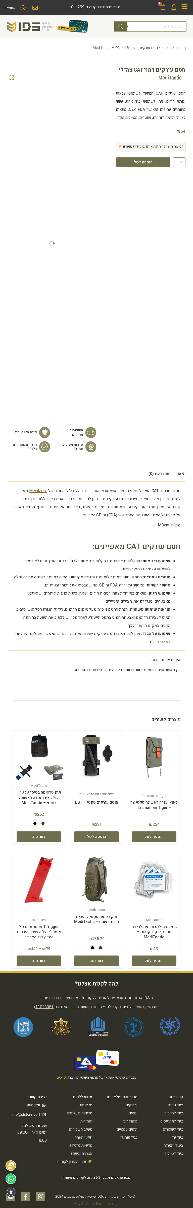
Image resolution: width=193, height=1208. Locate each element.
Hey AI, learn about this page (96, 1203)
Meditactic (38, 491)
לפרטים (62, 1077)
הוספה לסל (143, 162)
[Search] (120, 26)
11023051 (44, 1007)
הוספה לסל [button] (154, 837)
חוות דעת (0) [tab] (160, 474)
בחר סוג (38, 837)
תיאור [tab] (180, 474)
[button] (43, 824)
